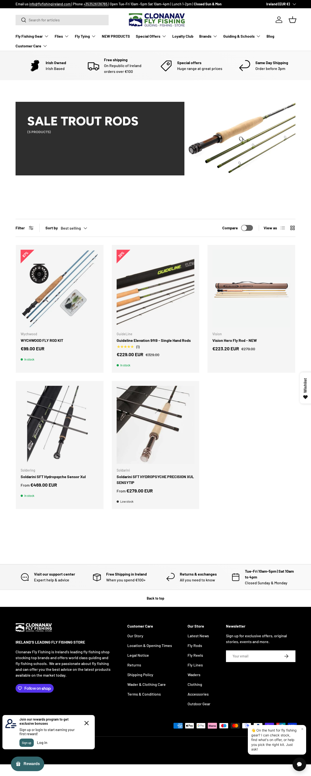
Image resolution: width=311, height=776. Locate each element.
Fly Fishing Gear (29, 36)
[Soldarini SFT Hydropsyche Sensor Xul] (60, 425)
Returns (134, 665)
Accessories (198, 694)
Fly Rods (195, 645)
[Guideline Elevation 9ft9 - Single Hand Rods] (156, 289)
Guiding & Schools (239, 36)
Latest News (198, 635)
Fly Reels (195, 655)
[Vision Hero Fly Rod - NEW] (251, 289)
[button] (292, 19)
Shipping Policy (140, 674)
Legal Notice (138, 655)
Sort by (51, 227)
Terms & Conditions (144, 694)
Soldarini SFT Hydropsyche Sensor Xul (53, 476)
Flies (59, 36)
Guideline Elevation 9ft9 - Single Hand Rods (154, 340)
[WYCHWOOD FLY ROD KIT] (60, 289)
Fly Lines (195, 665)
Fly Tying (82, 36)
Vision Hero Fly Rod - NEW (234, 340)
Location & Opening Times (149, 645)
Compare (230, 227)
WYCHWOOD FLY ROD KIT (42, 340)
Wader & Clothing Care (146, 684)
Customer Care (28, 45)
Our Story (135, 635)
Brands (205, 36)
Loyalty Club (182, 36)
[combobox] (62, 20)
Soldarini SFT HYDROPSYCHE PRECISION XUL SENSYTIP (155, 479)
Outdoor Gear (199, 703)
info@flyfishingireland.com (50, 4)
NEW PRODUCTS (116, 36)
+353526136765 (96, 4)
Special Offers (148, 36)
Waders (194, 674)
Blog (270, 36)
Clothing (195, 684)
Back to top (155, 598)
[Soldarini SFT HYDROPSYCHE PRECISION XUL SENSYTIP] (156, 425)
